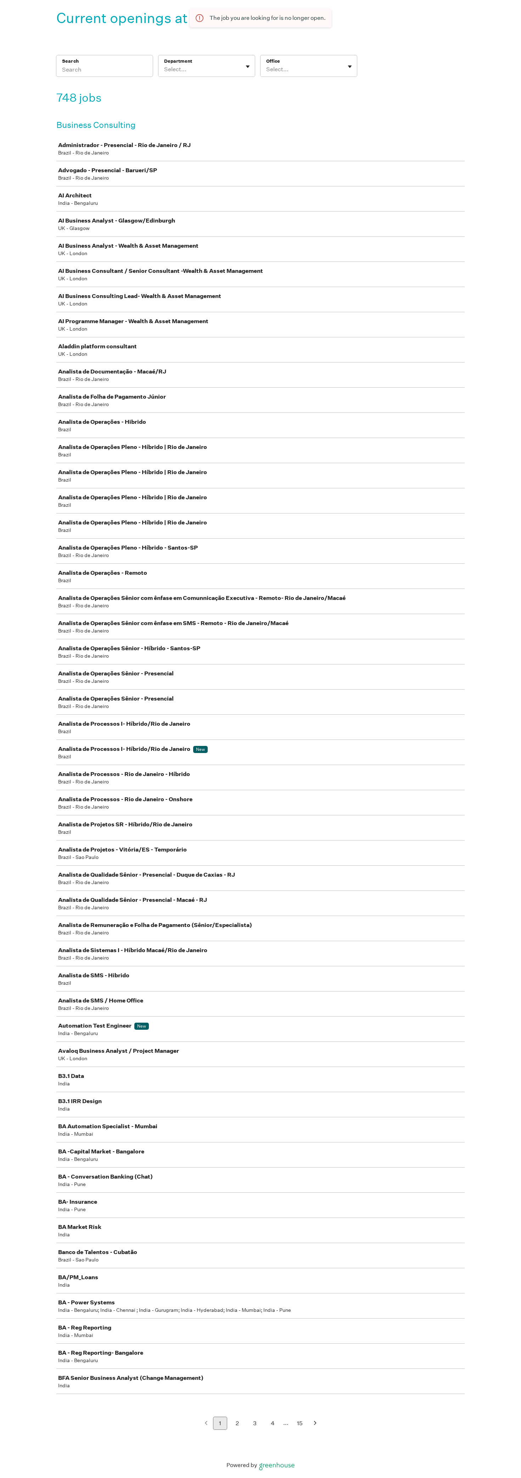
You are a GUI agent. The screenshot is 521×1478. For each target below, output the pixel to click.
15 (300, 1423)
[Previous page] (206, 1424)
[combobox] (164, 69)
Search (70, 61)
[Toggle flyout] (247, 66)
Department (178, 61)
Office (273, 61)
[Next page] (315, 1424)
